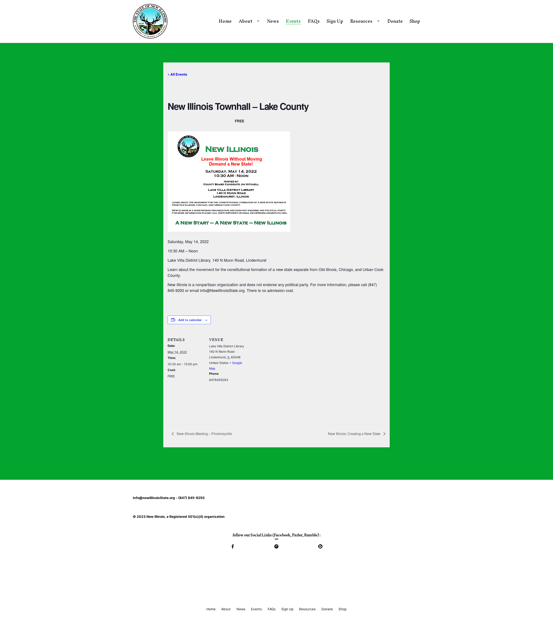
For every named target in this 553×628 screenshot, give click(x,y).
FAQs (314, 21)
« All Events (177, 74)
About (245, 21)
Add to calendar (190, 320)
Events (293, 21)
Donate (395, 21)
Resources (361, 21)
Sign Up (335, 21)
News (273, 21)
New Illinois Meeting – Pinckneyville (204, 433)
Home (225, 21)
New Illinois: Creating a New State (354, 433)
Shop (415, 21)
